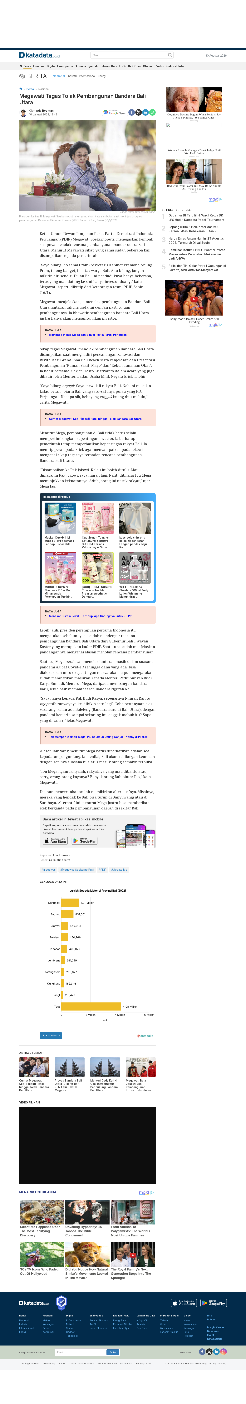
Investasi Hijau (121, 1328)
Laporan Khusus (169, 1332)
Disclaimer (126, 1363)
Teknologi (72, 1335)
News (187, 1320)
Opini (163, 1324)
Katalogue (189, 1328)
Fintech (70, 1324)
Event (210, 1335)
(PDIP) (66, 239)
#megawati (49, 869)
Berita (27, 66)
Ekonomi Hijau (84, 66)
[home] (20, 66)
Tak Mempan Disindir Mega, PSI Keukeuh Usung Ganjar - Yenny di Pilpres (98, 736)
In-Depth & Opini (130, 66)
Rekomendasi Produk (56, 496)
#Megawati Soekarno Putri (77, 869)
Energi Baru (119, 1320)
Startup (70, 1328)
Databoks (213, 1331)
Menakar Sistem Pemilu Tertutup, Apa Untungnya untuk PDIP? (90, 616)
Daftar (113, 1352)
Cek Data (142, 1328)
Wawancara (166, 1328)
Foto (186, 1332)
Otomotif (149, 66)
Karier (62, 1363)
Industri (72, 76)
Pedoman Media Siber (81, 1363)
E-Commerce (73, 1320)
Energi (102, 76)
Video (160, 66)
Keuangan (48, 1324)
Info (181, 66)
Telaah (164, 1320)
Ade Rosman (45, 110)
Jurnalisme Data (106, 66)
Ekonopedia (65, 66)
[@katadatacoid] (223, 1351)
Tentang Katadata (29, 1363)
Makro (46, 1320)
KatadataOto (214, 1338)
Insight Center (215, 1327)
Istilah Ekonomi (98, 1328)
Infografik (142, 1320)
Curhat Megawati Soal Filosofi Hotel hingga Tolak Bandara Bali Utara (95, 418)
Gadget (70, 1332)
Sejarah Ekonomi (99, 1320)
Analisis (141, 1324)
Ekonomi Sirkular (122, 1324)
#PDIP (102, 869)
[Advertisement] (194, 395)
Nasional (59, 76)
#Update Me (119, 869)
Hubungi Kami (143, 1363)
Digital (51, 66)
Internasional (87, 76)
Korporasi (48, 1332)
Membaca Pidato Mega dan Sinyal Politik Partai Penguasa (88, 334)
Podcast (171, 66)
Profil (93, 1324)
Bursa (46, 1328)
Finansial (39, 66)
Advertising (49, 1363)
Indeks (211, 1319)
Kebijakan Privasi (107, 1363)
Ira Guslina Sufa (59, 860)
